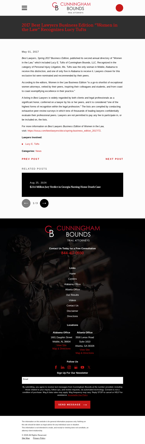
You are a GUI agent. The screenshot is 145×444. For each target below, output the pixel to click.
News (38, 151)
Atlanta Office (72, 289)
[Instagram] (69, 367)
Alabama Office (72, 284)
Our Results (72, 295)
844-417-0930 (72, 253)
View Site (61, 345)
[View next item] (44, 203)
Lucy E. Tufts (32, 144)
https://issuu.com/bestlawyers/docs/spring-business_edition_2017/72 (64, 130)
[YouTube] (82, 367)
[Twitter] (89, 367)
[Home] (71, 7)
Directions (72, 316)
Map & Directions (61, 348)
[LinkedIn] (62, 367)
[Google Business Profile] (76, 367)
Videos (72, 300)
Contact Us (72, 305)
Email (25, 379)
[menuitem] (26, 438)
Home (72, 273)
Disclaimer (72, 311)
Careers (72, 279)
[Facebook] (56, 367)
